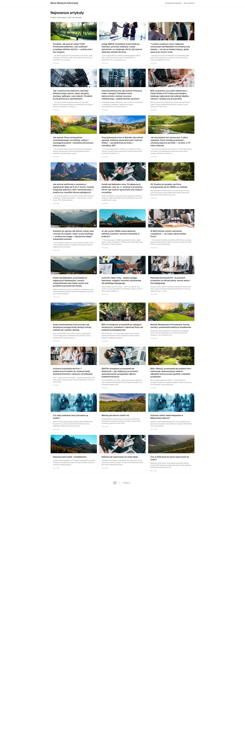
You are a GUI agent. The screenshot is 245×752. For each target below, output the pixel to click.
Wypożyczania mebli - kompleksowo (70, 457)
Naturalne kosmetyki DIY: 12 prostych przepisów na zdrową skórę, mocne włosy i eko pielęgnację (170, 280)
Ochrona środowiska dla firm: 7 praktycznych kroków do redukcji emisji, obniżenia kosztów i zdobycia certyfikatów (73, 371)
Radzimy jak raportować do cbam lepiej (120, 457)
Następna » (126, 483)
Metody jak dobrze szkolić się (115, 415)
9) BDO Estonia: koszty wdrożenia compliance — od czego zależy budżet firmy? (168, 234)
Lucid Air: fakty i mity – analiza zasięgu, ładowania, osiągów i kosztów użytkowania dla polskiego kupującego (121, 280)
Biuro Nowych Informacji (64, 3)
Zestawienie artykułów (173, 3)
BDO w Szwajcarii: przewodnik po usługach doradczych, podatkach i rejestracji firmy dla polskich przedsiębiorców (122, 327)
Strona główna (189, 3)
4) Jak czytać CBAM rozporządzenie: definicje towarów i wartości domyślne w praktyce (121, 234)
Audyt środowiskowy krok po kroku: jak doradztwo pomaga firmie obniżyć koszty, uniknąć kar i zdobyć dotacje (72, 327)
